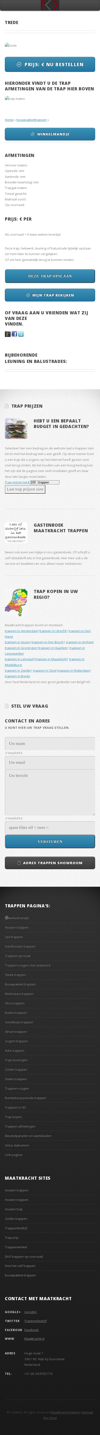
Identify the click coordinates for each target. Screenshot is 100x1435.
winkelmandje (53, 133)
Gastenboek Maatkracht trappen (61, 527)
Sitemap (87, 1412)
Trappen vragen (17, 1088)
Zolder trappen (16, 1069)
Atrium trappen (16, 1031)
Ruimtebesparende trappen (25, 1098)
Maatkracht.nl (34, 1338)
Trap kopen (13, 1117)
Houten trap (14, 1209)
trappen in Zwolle (18, 670)
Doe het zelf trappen (20, 1265)
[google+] (8, 336)
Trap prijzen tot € (17, 482)
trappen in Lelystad (19, 659)
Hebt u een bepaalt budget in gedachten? (61, 423)
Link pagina (13, 1154)
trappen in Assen (17, 642)
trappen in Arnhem (80, 642)
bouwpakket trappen (20, 1275)
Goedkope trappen (19, 1022)
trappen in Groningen (21, 648)
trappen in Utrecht (53, 631)
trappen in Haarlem (53, 648)
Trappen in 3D (15, 1107)
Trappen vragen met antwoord (27, 965)
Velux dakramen (17, 1145)
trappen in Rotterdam (74, 670)
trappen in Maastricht (51, 659)
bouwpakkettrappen (32, 120)
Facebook (31, 1330)
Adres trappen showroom (53, 862)
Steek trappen (15, 974)
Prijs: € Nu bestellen (54, 64)
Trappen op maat (17, 956)
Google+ (30, 1312)
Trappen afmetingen (20, 1126)
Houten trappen (16, 927)
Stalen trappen (16, 1079)
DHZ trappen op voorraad (24, 1256)
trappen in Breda (17, 676)
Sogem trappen (16, 1041)
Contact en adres (27, 721)
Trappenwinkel (16, 1247)
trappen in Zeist (44, 670)
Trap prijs (12, 1237)
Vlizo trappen (15, 1003)
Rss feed (50, 1418)
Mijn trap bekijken (53, 294)
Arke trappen (14, 1050)
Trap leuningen (16, 1060)
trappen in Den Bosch (48, 642)
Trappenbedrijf (16, 1228)
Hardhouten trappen (20, 946)
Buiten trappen (16, 1012)
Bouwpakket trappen (20, 984)
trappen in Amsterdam (21, 631)
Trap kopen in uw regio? (56, 594)
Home (9, 120)
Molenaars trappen (19, 993)
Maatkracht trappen (65, 1412)
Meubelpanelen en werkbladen (28, 1136)
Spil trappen (14, 937)
